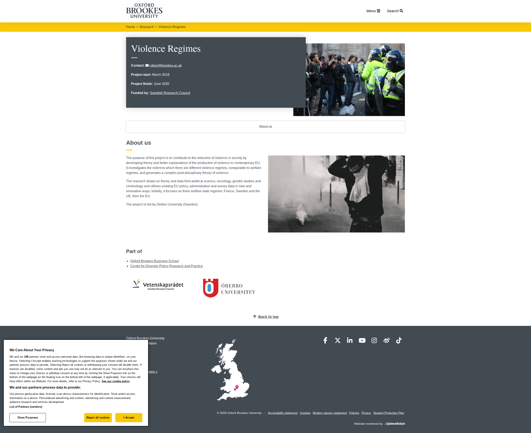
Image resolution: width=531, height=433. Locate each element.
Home (130, 27)
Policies (354, 413)
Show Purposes (27, 417)
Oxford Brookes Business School (154, 261)
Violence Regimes (172, 27)
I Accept (128, 417)
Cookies (305, 413)
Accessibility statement (283, 413)
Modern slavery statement (330, 413)
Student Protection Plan (388, 413)
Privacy (366, 413)
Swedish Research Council (170, 93)
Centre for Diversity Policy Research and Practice (166, 266)
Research (147, 27)
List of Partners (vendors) (26, 406)
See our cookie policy (116, 381)
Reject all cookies (98, 417)
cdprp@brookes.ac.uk (166, 65)
